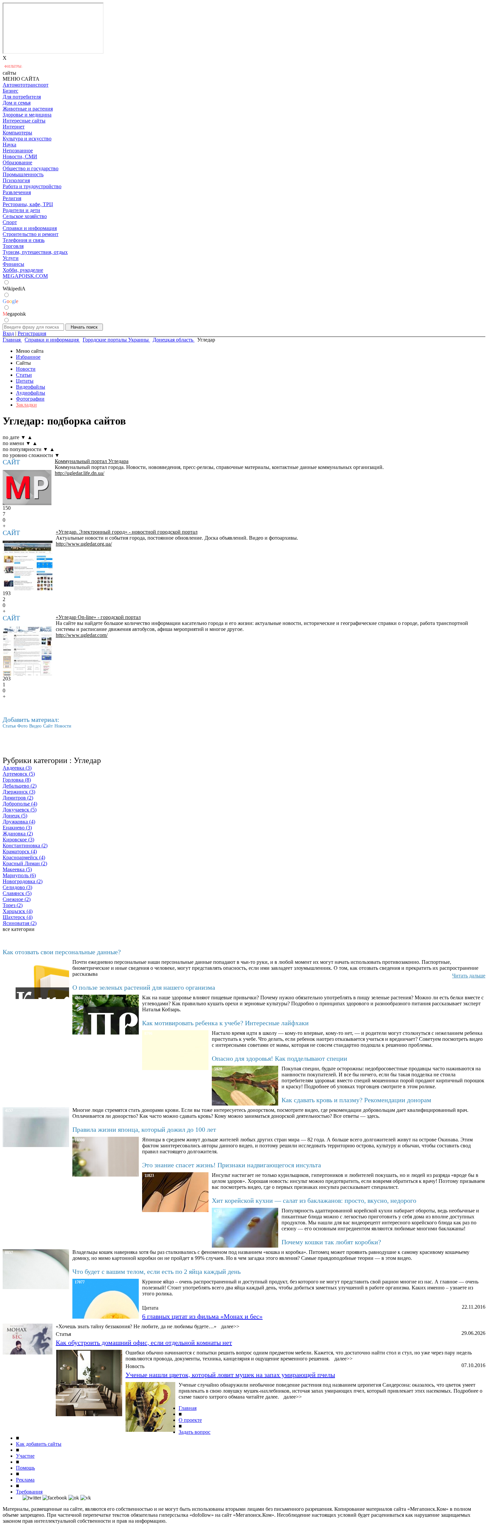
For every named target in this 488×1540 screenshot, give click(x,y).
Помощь (25, 1468)
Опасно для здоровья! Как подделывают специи (279, 1058)
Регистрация (32, 333)
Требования (29, 1492)
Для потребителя (22, 97)
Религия (12, 198)
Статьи (24, 375)
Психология (16, 180)
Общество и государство (30, 168)
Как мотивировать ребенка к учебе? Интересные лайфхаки (225, 1023)
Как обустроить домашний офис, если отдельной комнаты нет (144, 1342)
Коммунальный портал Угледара (91, 461)
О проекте (190, 1420)
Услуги (11, 258)
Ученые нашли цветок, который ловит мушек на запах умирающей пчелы (230, 1374)
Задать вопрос (194, 1432)
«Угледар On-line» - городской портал (98, 617)
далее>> (230, 1326)
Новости (26, 369)
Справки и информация (30, 228)
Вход (8, 333)
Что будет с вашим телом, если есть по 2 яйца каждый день (156, 1271)
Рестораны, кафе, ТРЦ (28, 204)
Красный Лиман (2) (25, 863)
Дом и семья (17, 103)
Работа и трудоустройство (32, 186)
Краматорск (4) (20, 851)
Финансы (13, 264)
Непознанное (18, 150)
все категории (19, 929)
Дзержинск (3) (19, 792)
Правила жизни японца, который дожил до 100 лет (144, 1129)
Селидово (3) (17, 887)
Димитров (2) (18, 798)
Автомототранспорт (25, 85)
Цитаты (25, 381)
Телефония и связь (23, 240)
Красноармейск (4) (24, 857)
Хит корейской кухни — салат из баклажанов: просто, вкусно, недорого (314, 1200)
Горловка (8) (17, 780)
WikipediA (14, 288)
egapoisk (14, 314)
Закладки (26, 405)
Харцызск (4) (18, 911)
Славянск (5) (17, 893)
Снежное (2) (17, 899)
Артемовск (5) (19, 774)
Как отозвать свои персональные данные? (62, 952)
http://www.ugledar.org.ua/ (84, 544)
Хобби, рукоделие (23, 270)
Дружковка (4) (19, 821)
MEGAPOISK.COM (25, 276)
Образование (17, 162)
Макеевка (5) (17, 869)
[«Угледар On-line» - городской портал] (27, 651)
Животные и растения (28, 109)
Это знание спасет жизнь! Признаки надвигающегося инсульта (231, 1165)
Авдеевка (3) (17, 768)
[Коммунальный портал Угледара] (27, 487)
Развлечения (17, 192)
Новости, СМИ (20, 156)
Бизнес (10, 91)
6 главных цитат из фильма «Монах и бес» (202, 1316)
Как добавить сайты (38, 1444)
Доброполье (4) (20, 804)
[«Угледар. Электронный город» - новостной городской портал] (27, 565)
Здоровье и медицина (27, 114)
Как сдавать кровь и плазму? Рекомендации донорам (356, 1100)
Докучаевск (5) (20, 809)
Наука (9, 144)
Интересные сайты (24, 120)
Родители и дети (21, 210)
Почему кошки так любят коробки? (331, 1242)
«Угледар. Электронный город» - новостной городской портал (127, 532)
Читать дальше (468, 975)
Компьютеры (17, 132)
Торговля (13, 246)
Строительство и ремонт (30, 234)
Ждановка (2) (18, 833)
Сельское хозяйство (25, 216)
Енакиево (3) (17, 827)
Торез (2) (13, 905)
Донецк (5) (15, 815)
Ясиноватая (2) (20, 923)
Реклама (25, 1480)
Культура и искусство (27, 138)
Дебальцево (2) (20, 786)
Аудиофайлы (30, 393)
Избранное (28, 357)
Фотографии (30, 399)
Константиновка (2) (25, 845)
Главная (188, 1408)
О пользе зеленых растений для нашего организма (143, 987)
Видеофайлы (30, 387)
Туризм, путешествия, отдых (35, 252)
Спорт (10, 222)
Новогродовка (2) (22, 881)
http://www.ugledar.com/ (82, 635)
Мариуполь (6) (19, 875)
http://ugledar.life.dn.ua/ (79, 473)
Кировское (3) (18, 839)
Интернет (14, 126)
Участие (25, 1456)
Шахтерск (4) (18, 917)
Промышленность (23, 174)
